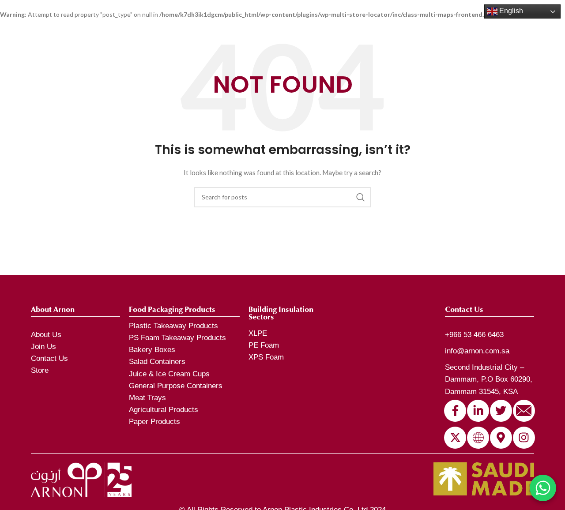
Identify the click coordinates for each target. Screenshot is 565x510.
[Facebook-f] (455, 411)
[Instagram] (524, 438)
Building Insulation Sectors (281, 313)
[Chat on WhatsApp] (543, 488)
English (510, 11)
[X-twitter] (455, 438)
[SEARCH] (360, 197)
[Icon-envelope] (524, 411)
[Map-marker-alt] (501, 438)
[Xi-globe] (478, 438)
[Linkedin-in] (478, 411)
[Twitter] (501, 411)
